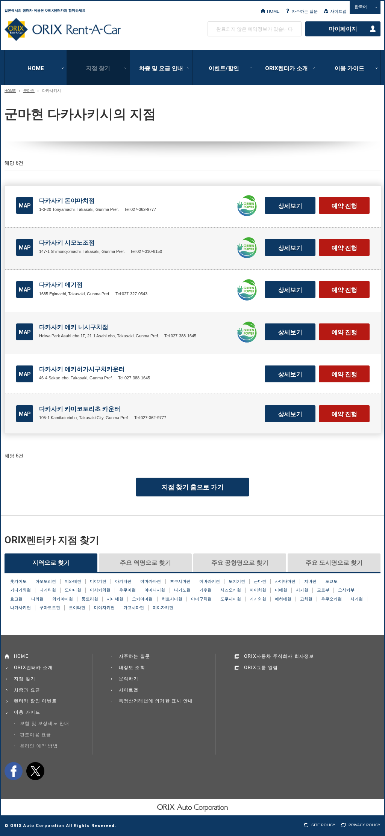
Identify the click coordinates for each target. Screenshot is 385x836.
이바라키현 (209, 581)
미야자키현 (104, 607)
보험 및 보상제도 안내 (45, 723)
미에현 (281, 590)
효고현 (16, 599)
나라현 (37, 599)
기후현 (205, 590)
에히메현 (283, 599)
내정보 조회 (132, 667)
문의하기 (129, 678)
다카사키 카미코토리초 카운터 (79, 408)
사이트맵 (338, 11)
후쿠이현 (127, 590)
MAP (25, 206)
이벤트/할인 (224, 68)
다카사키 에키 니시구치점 (73, 327)
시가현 (302, 590)
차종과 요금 (27, 690)
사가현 (356, 599)
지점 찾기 (98, 68)
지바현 (310, 581)
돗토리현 (90, 599)
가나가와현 (20, 590)
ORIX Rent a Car (63, 29)
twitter (35, 771)
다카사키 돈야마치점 (67, 200)
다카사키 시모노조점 (67, 242)
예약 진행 (344, 205)
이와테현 (73, 581)
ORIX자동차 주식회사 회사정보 (279, 656)
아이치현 (258, 590)
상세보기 (290, 205)
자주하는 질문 (305, 11)
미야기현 (98, 581)
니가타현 (47, 590)
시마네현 (115, 599)
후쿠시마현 (180, 581)
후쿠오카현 (331, 599)
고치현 (306, 599)
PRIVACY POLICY (364, 825)
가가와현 (258, 599)
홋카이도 (18, 581)
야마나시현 (154, 590)
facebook (14, 771)
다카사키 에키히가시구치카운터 (82, 369)
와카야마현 (62, 599)
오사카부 (346, 590)
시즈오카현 (230, 590)
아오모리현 (45, 581)
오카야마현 (142, 599)
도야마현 (73, 590)
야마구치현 (201, 599)
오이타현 (77, 607)
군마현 (29, 91)
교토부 (323, 590)
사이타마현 (285, 581)
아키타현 (123, 581)
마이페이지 (343, 29)
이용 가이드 (349, 68)
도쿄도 (331, 581)
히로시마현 (172, 599)
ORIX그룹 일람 (261, 667)
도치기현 (237, 581)
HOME (273, 11)
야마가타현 (150, 581)
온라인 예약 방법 (39, 746)
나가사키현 (20, 607)
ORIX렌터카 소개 (286, 68)
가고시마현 (133, 607)
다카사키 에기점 (61, 284)
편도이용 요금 (35, 734)
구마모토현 (49, 607)
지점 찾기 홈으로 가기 (193, 487)
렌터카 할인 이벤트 (35, 701)
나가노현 (182, 590)
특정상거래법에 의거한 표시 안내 (156, 701)
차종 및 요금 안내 (161, 68)
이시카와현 (100, 590)
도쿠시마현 (230, 599)
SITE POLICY (323, 825)
